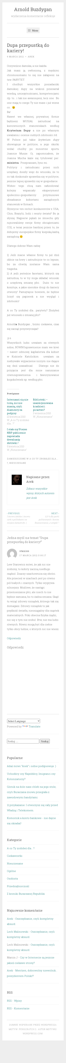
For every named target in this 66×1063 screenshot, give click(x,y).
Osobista (12, 878)
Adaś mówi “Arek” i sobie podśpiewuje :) (31, 766)
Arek (31, 56)
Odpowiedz (14, 638)
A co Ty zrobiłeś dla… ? (21, 848)
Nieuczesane (17, 463)
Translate (34, 726)
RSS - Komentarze (18, 1008)
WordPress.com (33, 1033)
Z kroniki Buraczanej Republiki (26, 893)
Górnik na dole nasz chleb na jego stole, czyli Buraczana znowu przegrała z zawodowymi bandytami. (31, 792)
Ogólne (11, 871)
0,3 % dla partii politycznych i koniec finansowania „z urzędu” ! (47, 518)
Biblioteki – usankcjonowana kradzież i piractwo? (43, 404)
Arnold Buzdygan (33, 9)
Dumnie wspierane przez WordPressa (33, 1024)
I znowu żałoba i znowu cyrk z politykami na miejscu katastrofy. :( (18, 518)
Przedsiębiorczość (18, 886)
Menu (34, 30)
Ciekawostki (14, 855)
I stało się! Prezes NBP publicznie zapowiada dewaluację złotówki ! (17, 436)
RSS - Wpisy (14, 1000)
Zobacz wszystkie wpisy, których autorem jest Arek (40, 493)
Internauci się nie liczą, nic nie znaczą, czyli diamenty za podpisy (17, 406)
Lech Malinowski (17, 931)
